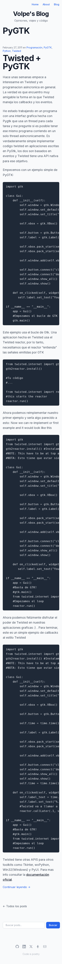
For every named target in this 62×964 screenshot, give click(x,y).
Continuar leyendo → (16, 887)
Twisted (16, 50)
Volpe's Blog (31, 13)
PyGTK (48, 47)
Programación (34, 47)
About (46, 4)
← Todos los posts (15, 906)
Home (35, 4)
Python (7, 50)
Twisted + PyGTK (22, 62)
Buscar (53, 925)
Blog (56, 4)
